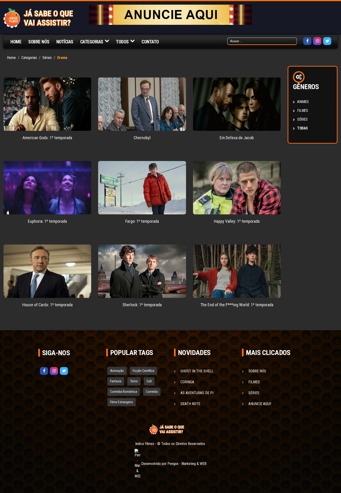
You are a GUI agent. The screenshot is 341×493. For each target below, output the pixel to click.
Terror (134, 381)
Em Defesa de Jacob (237, 137)
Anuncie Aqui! (259, 404)
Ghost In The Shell (196, 371)
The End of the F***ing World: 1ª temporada (236, 304)
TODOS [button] (122, 42)
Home (15, 42)
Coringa (187, 382)
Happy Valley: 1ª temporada (237, 221)
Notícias (64, 42)
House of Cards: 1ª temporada (47, 304)
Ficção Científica (143, 371)
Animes (303, 102)
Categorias (29, 57)
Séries (47, 57)
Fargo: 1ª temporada (142, 221)
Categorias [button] (91, 42)
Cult (149, 381)
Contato (150, 42)
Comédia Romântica (123, 391)
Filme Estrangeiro (121, 402)
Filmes (302, 110)
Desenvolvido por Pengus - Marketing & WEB (173, 463)
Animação (117, 371)
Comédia (152, 391)
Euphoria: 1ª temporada (47, 221)
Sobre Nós (38, 42)
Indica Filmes (144, 443)
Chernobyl (142, 137)
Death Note (190, 404)
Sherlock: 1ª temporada (142, 304)
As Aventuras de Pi (196, 393)
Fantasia (115, 381)
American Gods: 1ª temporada (47, 137)
